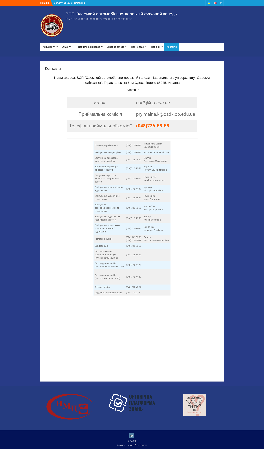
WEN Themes (141, 445)
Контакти (172, 47)
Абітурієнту (49, 47)
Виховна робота (115, 47)
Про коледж (137, 47)
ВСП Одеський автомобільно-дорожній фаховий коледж (121, 14)
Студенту (66, 47)
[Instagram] (220, 3)
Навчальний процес (89, 47)
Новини (155, 47)
